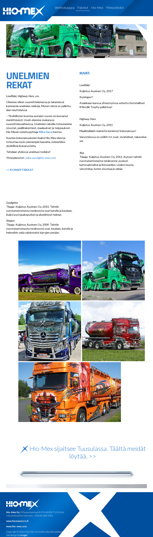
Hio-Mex (97, 7)
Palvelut (82, 7)
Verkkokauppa (65, 7)
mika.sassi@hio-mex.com (41, 157)
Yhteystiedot (115, 7)
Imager (24, 535)
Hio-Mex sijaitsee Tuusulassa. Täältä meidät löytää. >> (87, 452)
